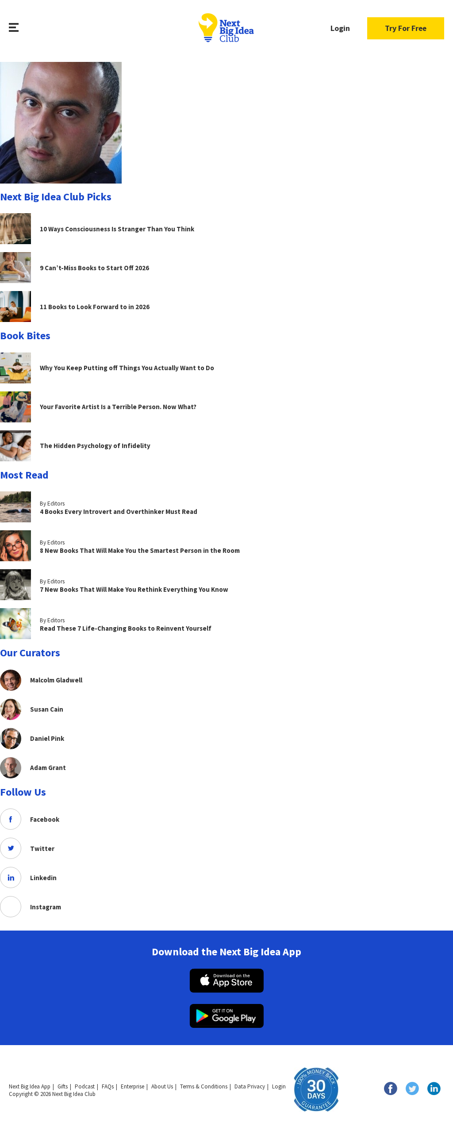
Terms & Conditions (203, 1086)
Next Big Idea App (29, 1086)
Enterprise (132, 1086)
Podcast (85, 1086)
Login (340, 28)
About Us (162, 1086)
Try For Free (405, 28)
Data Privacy (249, 1086)
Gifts (63, 1086)
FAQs (108, 1086)
